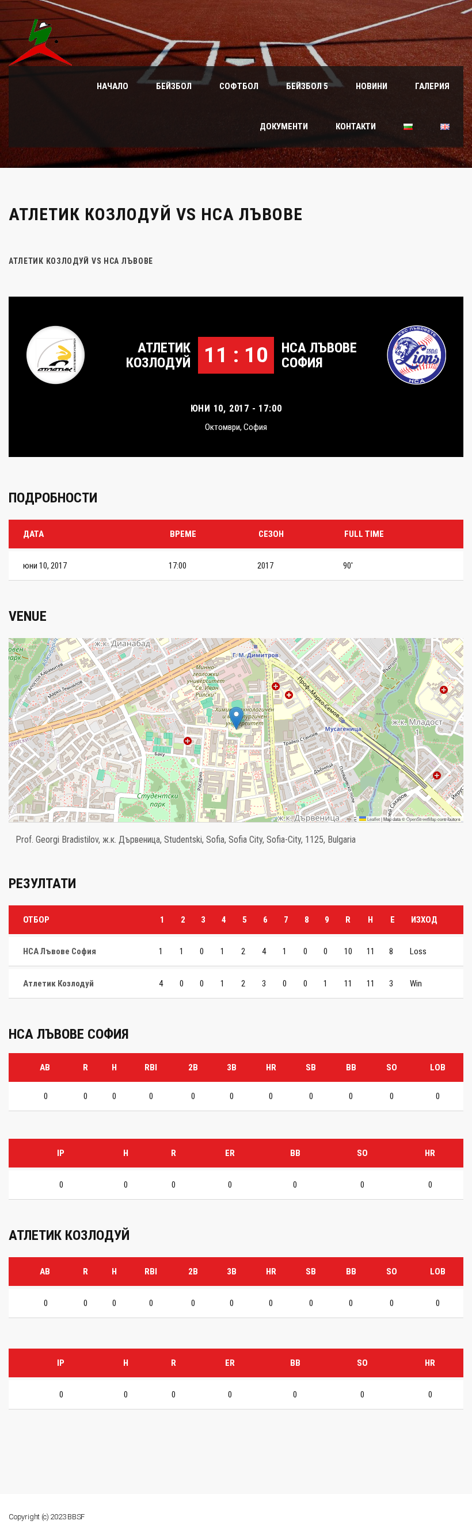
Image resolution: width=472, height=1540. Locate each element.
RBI (150, 1067)
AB (45, 1067)
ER (230, 1153)
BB (351, 1067)
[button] (236, 718)
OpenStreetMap (421, 819)
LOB (438, 1067)
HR (271, 1067)
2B (193, 1067)
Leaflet (373, 819)
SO (391, 1067)
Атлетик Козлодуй (158, 355)
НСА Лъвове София (319, 355)
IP (60, 1153)
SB (311, 1067)
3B (232, 1067)
